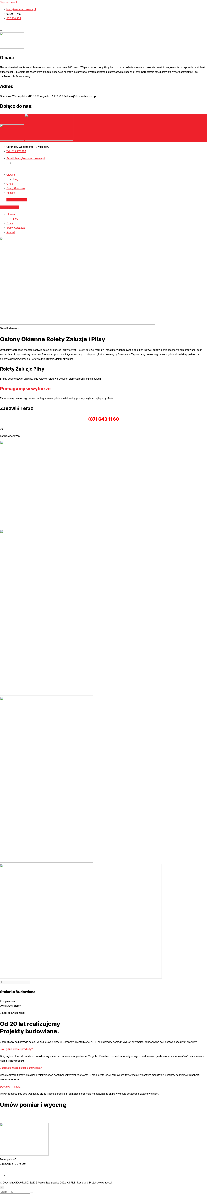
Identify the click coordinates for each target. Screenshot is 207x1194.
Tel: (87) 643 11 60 (103, 1116)
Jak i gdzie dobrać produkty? (16, 1049)
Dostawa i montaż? (11, 1086)
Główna (10, 174)
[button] (103, 1049)
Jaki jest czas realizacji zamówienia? (21, 1067)
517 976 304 (13, 18)
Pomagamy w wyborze (25, 388)
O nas (9, 183)
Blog (15, 179)
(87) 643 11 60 (103, 419)
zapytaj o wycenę (17, 199)
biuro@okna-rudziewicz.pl (21, 9)
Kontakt (10, 192)
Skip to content (8, 2)
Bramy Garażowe (15, 188)
